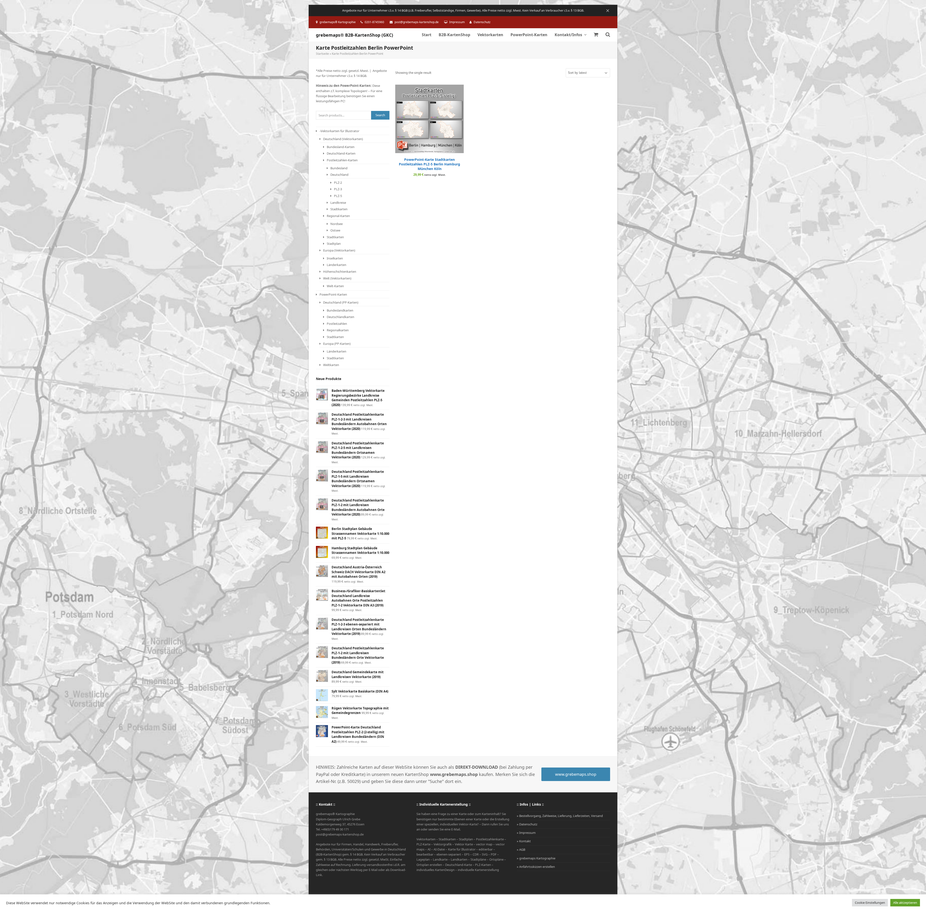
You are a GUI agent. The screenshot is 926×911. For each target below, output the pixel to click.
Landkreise (338, 202)
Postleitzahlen (337, 323)
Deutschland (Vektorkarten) (343, 139)
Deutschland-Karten (341, 153)
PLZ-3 (338, 189)
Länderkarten (336, 265)
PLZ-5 (338, 196)
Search (380, 115)
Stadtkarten (338, 209)
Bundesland (338, 168)
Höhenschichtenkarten (339, 271)
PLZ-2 (338, 182)
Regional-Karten (338, 216)
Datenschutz (482, 22)
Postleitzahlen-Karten (342, 160)
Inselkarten (335, 258)
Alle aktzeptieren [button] (905, 902)
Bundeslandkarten (340, 310)
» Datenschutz (527, 824)
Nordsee (336, 224)
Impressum (457, 22)
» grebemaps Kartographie (536, 858)
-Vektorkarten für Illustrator (339, 131)
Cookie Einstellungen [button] (870, 902)
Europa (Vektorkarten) (339, 250)
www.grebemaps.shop (575, 774)
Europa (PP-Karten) (337, 343)
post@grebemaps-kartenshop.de (417, 22)
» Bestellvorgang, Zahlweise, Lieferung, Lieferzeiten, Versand (560, 816)
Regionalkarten (338, 330)
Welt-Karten (335, 286)
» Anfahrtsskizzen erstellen (536, 866)
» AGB (521, 849)
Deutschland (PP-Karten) (340, 302)
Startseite (322, 54)
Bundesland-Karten (340, 147)
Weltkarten (331, 365)
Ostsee (335, 230)
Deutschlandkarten (340, 317)
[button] (596, 35)
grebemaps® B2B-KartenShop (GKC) (354, 35)
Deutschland (339, 174)
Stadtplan (334, 243)
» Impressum (526, 832)
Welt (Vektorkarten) (337, 278)
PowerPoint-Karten (333, 294)
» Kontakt (524, 841)
